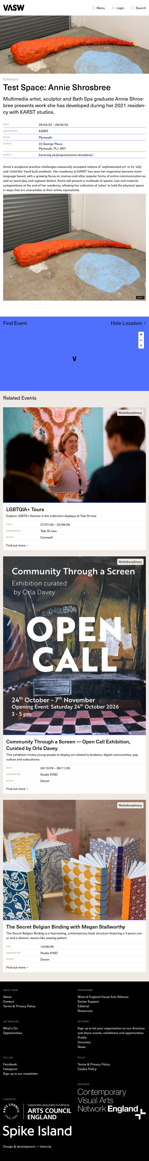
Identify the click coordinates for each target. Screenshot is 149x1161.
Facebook (10, 1064)
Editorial (83, 1006)
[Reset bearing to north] (141, 346)
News (82, 1046)
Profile (82, 1037)
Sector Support (88, 1001)
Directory (84, 1042)
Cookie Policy (87, 1068)
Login (120, 7)
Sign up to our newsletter (20, 1073)
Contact (8, 1001)
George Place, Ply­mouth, (52, 146)
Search (141, 7)
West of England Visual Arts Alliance (103, 996)
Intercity (45, 1146)
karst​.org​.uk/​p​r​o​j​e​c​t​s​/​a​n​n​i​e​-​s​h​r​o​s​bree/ (66, 154)
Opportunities (12, 1032)
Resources (85, 1010)
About (7, 996)
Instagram (10, 1068)
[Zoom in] (141, 334)
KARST (44, 131)
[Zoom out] (141, 340)
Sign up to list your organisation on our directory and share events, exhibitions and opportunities (111, 1030)
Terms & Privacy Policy (19, 1006)
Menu (101, 7)
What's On (10, 1028)
